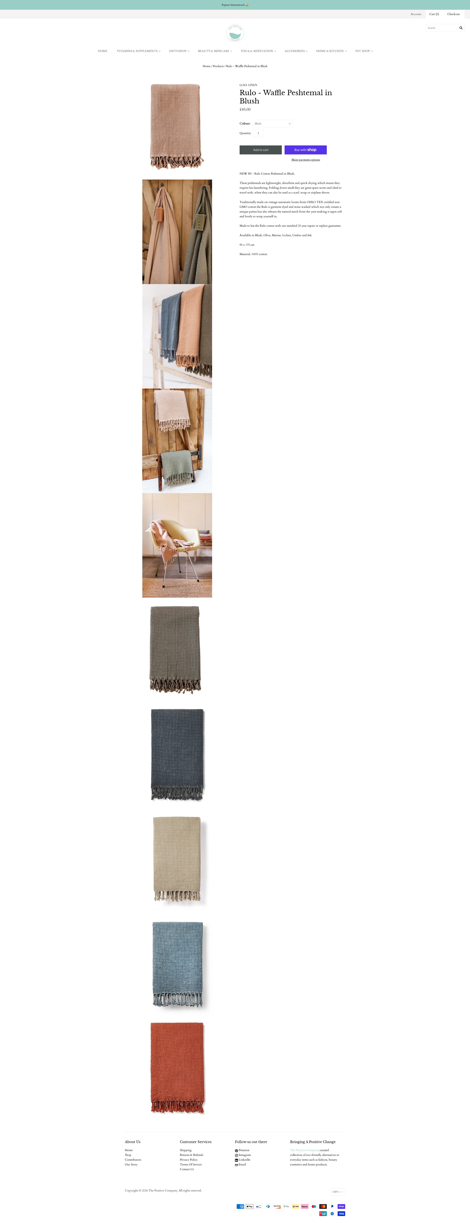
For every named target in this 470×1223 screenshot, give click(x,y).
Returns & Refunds (191, 1155)
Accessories (295, 51)
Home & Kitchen (330, 51)
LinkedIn (244, 1160)
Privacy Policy (189, 1160)
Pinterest (243, 1150)
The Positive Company (304, 1150)
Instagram (244, 1155)
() (434, 14)
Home (102, 51)
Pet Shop (362, 51)
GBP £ (336, 1191)
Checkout (453, 14)
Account (416, 14)
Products (218, 66)
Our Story (131, 1164)
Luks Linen (248, 85)
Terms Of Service (191, 1164)
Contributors (133, 1160)
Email (242, 1164)
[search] (445, 28)
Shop (128, 1155)
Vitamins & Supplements (137, 51)
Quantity (245, 133)
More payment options (306, 160)
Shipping (185, 1150)
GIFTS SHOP (178, 51)
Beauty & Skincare (213, 51)
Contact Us (187, 1169)
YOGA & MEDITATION (257, 51)
